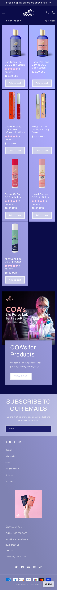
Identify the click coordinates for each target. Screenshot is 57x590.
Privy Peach (24, 584)
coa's (8, 462)
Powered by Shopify (35, 584)
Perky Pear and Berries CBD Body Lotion (40, 65)
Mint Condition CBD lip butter (13, 260)
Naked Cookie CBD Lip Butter (40, 195)
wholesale (10, 456)
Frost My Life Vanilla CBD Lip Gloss (41, 129)
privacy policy (12, 469)
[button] (3, 12)
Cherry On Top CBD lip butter (13, 195)
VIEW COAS (20, 376)
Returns (9, 475)
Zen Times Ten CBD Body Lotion (15, 63)
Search (9, 450)
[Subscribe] (48, 428)
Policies (9, 481)
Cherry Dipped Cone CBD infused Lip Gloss (15, 129)
